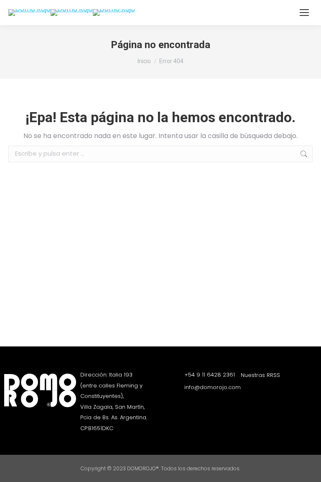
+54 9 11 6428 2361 (209, 375)
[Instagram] (245, 390)
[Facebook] (259, 390)
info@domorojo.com (212, 387)
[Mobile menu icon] (304, 12)
